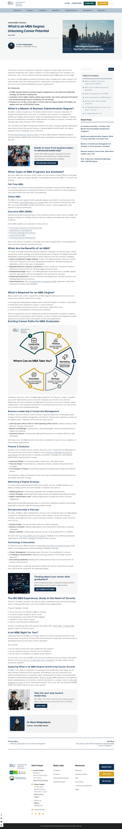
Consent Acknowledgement (83, 785)
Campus (30, 10)
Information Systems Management (22, 238)
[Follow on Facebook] (1, 815)
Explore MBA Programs (46, 163)
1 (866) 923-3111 (38, 805)
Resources (101, 10)
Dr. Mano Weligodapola (24, 44)
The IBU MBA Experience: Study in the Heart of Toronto (98, 109)
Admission (17, 10)
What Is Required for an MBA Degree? (98, 97)
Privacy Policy (79, 782)
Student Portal (77, 3)
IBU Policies (106, 781)
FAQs (76, 778)
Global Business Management (20, 230)
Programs (42, 10)
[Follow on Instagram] (1, 818)
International (87, 10)
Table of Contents (91, 76)
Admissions (78, 770)
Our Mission (56, 770)
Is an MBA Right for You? (93, 113)
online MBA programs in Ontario (32, 202)
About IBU (55, 10)
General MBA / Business (17, 23)
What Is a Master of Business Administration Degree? (95, 83)
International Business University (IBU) (24, 135)
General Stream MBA (17, 235)
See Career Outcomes (45, 589)
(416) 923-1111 (37, 800)
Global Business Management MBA (43, 281)
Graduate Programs (59, 782)
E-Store (67, 3)
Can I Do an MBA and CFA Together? (33, 536)
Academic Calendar (81, 774)
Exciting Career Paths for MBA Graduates (95, 102)
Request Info (89, 3)
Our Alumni (56, 774)
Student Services (71, 10)
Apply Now (40, 706)
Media (77, 789)
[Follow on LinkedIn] (1, 825)
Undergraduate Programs (61, 778)
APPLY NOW (102, 3)
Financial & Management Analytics (22, 233)
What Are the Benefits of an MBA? (97, 93)
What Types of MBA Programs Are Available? (97, 89)
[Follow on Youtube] (1, 821)
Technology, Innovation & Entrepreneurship (25, 228)
